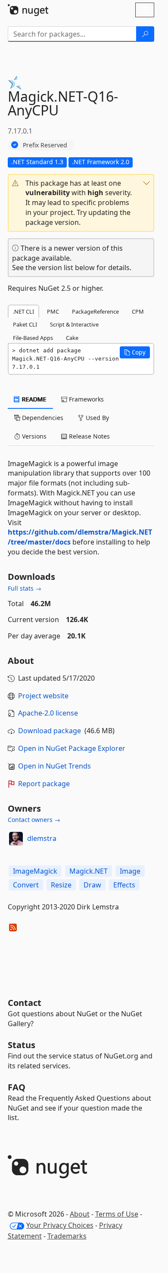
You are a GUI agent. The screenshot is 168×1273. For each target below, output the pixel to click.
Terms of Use (116, 1214)
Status (21, 1045)
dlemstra (41, 838)
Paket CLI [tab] (25, 324)
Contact (24, 1002)
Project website (43, 695)
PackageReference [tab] (95, 311)
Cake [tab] (72, 338)
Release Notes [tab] (88, 436)
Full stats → (24, 588)
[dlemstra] (16, 839)
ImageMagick (35, 871)
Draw (92, 885)
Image (130, 871)
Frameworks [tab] (85, 399)
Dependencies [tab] (41, 418)
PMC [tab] (53, 311)
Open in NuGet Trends (54, 766)
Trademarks (67, 1236)
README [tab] (33, 399)
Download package (49, 730)
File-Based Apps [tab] (33, 338)
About (80, 1214)
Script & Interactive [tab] (74, 324)
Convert (26, 885)
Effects (124, 885)
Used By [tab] (96, 418)
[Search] (145, 34)
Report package (44, 783)
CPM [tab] (138, 311)
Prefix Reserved (45, 145)
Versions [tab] (33, 436)
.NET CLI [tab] (23, 311)
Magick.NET (88, 871)
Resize (61, 885)
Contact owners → (34, 819)
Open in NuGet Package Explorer (71, 748)
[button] (81, 202)
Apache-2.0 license (48, 713)
